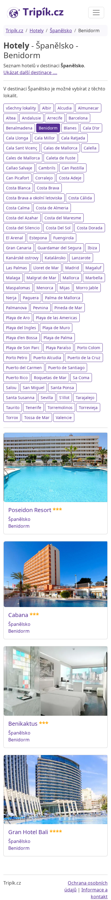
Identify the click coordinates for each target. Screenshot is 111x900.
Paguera (31, 297)
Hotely (37, 30)
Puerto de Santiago (66, 367)
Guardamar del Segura (59, 247)
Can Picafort (17, 178)
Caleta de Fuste (60, 158)
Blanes (70, 128)
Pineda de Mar (68, 307)
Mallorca (71, 277)
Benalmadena (19, 128)
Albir (46, 108)
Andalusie (31, 118)
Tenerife (33, 407)
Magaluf (93, 267)
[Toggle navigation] (96, 12)
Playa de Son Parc (23, 347)
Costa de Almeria (52, 208)
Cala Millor (44, 138)
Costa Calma (18, 208)
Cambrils (47, 168)
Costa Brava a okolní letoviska (34, 198)
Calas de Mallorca (60, 148)
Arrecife (54, 118)
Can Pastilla (73, 168)
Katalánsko (55, 257)
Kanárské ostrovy (22, 257)
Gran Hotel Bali (28, 832)
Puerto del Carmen (24, 367)
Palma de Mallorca (62, 297)
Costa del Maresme (62, 218)
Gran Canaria (18, 247)
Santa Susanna (20, 397)
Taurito (12, 407)
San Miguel (33, 387)
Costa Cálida (80, 198)
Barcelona (78, 118)
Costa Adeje (70, 178)
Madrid (72, 267)
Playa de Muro (56, 327)
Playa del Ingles (21, 327)
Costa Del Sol (58, 227)
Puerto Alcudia (47, 357)
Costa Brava (48, 188)
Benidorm (48, 128)
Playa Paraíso (58, 347)
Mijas (64, 287)
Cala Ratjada (73, 138)
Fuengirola (63, 237)
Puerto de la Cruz (83, 357)
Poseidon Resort (29, 510)
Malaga (13, 277)
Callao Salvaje (19, 168)
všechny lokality (21, 108)
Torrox (12, 417)
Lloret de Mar (46, 267)
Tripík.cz (14, 30)
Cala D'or (91, 128)
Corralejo (44, 178)
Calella (90, 148)
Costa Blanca (18, 188)
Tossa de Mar (37, 417)
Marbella (93, 277)
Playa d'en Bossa (21, 337)
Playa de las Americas (56, 317)
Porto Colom (88, 347)
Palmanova (16, 307)
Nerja (11, 297)
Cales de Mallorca (23, 158)
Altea (11, 118)
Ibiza (92, 247)
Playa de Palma (58, 337)
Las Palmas (16, 267)
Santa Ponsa (62, 387)
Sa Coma (81, 377)
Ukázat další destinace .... (30, 72)
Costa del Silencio (23, 227)
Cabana (18, 615)
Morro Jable (87, 287)
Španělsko (61, 30)
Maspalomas (18, 287)
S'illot (64, 397)
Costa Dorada (89, 227)
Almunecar (88, 108)
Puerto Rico (17, 377)
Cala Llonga (17, 138)
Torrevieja (88, 407)
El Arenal (14, 237)
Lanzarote (81, 257)
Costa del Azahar (22, 218)
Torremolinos (60, 407)
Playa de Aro (18, 317)
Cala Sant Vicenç (21, 148)
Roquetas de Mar (50, 377)
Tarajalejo (85, 397)
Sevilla (47, 397)
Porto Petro (16, 357)
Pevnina (40, 307)
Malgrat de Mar (41, 277)
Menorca (44, 287)
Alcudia (64, 108)
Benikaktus (23, 723)
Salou (11, 387)
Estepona (38, 237)
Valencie (64, 417)
